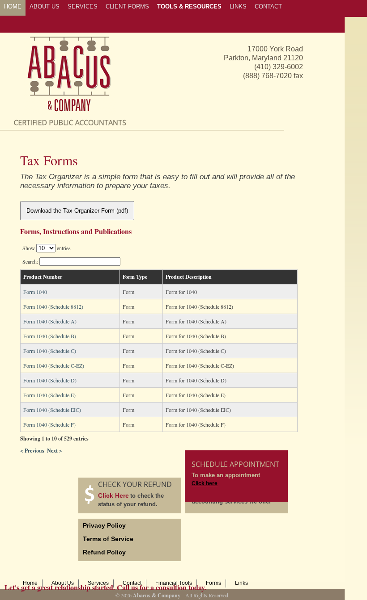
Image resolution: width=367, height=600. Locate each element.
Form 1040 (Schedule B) (49, 336)
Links (241, 583)
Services (98, 583)
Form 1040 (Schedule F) (49, 424)
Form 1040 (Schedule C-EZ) (53, 365)
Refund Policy (104, 552)
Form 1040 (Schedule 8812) (53, 306)
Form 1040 (35, 291)
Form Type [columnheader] (135, 277)
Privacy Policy (104, 525)
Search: (30, 261)
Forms (213, 583)
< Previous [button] (32, 450)
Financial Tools (173, 583)
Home (30, 583)
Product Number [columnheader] (42, 277)
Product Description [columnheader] (189, 277)
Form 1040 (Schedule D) (50, 380)
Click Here (113, 495)
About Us (62, 583)
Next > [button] (54, 450)
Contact (132, 583)
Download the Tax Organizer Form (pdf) (77, 210)
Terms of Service (108, 538)
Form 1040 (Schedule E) (49, 395)
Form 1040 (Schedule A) (50, 321)
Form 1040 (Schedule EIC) (52, 409)
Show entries (46, 248)
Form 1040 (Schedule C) (49, 350)
